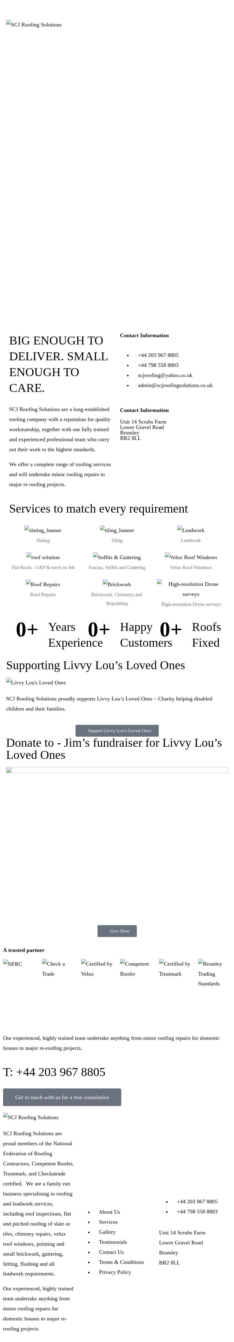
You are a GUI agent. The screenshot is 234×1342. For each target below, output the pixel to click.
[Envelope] (200, 1281)
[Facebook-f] (166, 1281)
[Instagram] (183, 1281)
